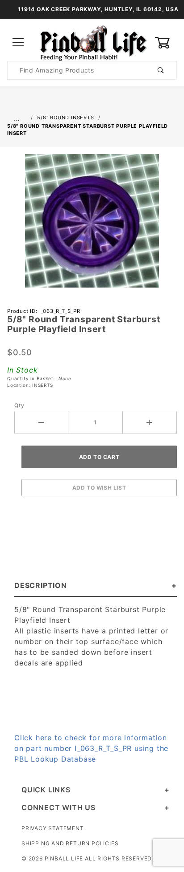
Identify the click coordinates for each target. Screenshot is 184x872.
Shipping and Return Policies (69, 843)
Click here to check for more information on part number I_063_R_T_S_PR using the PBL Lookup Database (91, 748)
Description (40, 585)
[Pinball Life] (92, 42)
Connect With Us (58, 807)
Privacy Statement (52, 828)
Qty (19, 405)
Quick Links (46, 789)
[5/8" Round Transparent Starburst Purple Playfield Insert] (92, 225)
